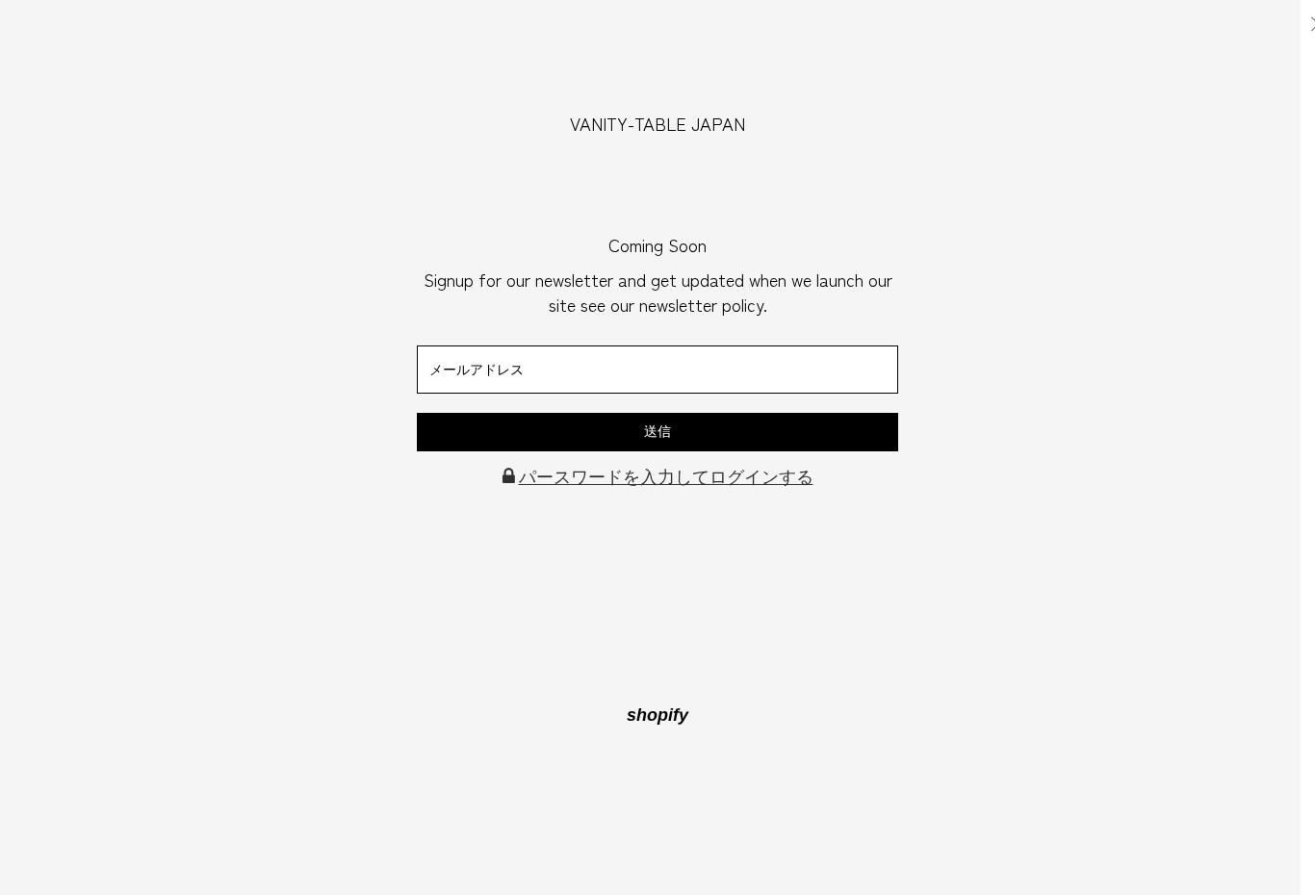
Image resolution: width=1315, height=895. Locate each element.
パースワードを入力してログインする (666, 477)
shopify (657, 715)
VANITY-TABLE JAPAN (657, 123)
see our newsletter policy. (673, 304)
